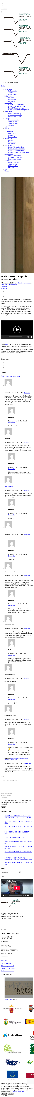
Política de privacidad (7, 966)
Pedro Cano (8, 376)
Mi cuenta (4, 9)
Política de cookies (6, 963)
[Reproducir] (3, 337)
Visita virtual (16, 376)
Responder (27, 393)
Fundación (4, 284)
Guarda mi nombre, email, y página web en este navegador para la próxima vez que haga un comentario (16, 802)
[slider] (15, 336)
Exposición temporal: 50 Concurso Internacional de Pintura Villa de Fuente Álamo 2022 (19, 858)
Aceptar (11, 1093)
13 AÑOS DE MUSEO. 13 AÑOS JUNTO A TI (18, 842)
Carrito (3, 86)
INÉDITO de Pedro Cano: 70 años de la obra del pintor (18, 847)
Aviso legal (4, 960)
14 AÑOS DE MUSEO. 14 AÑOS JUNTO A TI (18, 827)
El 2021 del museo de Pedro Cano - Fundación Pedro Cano (16, 758)
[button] (17, 329)
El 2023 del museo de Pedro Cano (15, 837)
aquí (6, 344)
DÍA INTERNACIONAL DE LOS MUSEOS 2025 (18, 822)
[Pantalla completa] (31, 337)
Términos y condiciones (8, 968)
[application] (17, 329)
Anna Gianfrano (9, 486)
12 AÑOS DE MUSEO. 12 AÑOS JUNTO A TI (18, 852)
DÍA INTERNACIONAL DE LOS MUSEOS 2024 (18, 832)
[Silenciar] (28, 337)
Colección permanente (23, 283)
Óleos (2, 376)
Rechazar (4, 1093)
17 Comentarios (12, 284)
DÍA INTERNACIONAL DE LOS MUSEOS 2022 (18, 863)
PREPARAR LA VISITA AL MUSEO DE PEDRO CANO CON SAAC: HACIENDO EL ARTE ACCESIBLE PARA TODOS (18, 816)
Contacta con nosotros (7, 971)
